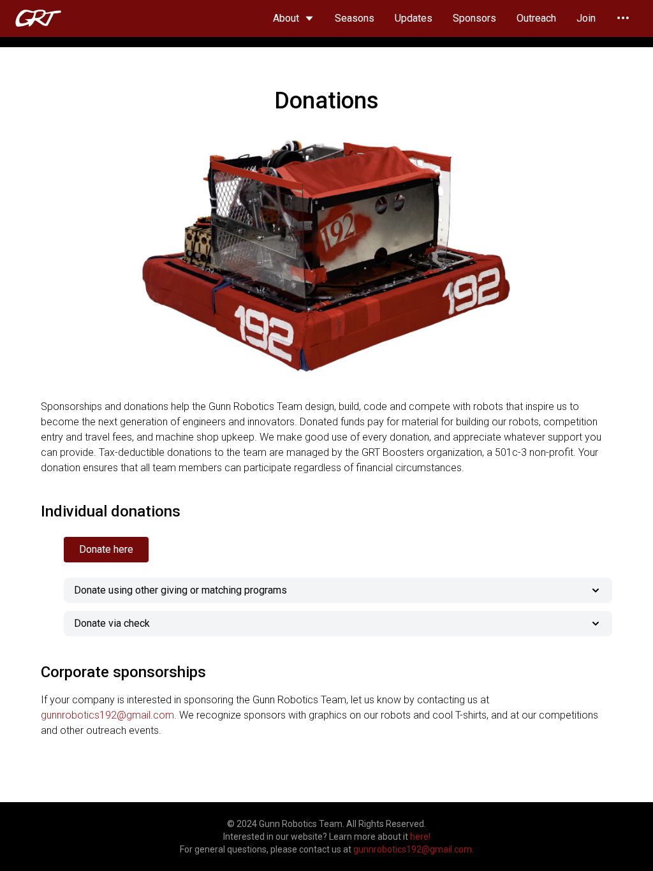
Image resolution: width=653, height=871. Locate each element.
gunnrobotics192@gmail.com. (413, 849)
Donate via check (112, 623)
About (286, 18)
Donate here (106, 549)
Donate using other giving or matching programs (180, 590)
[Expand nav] (623, 17)
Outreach (536, 18)
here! (420, 836)
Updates (413, 18)
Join (586, 18)
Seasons (354, 18)
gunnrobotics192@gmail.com (107, 715)
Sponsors (474, 18)
